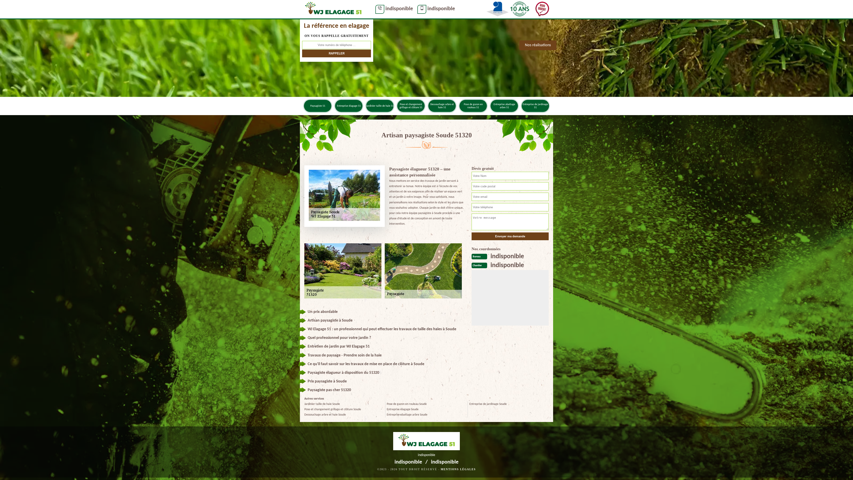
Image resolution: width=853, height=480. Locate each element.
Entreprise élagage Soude (403, 409)
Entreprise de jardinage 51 (535, 106)
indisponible (399, 9)
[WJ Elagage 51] (333, 9)
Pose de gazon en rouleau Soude (407, 404)
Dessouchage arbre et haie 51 (442, 106)
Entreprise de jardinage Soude (488, 404)
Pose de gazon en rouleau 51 (473, 106)
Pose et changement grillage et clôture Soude (332, 409)
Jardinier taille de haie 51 (380, 106)
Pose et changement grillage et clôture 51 (411, 106)
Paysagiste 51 (317, 106)
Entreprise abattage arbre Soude (407, 414)
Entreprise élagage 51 (349, 106)
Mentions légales (458, 469)
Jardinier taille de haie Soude (322, 404)
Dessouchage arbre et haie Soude (325, 414)
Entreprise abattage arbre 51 (504, 106)
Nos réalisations (538, 45)
